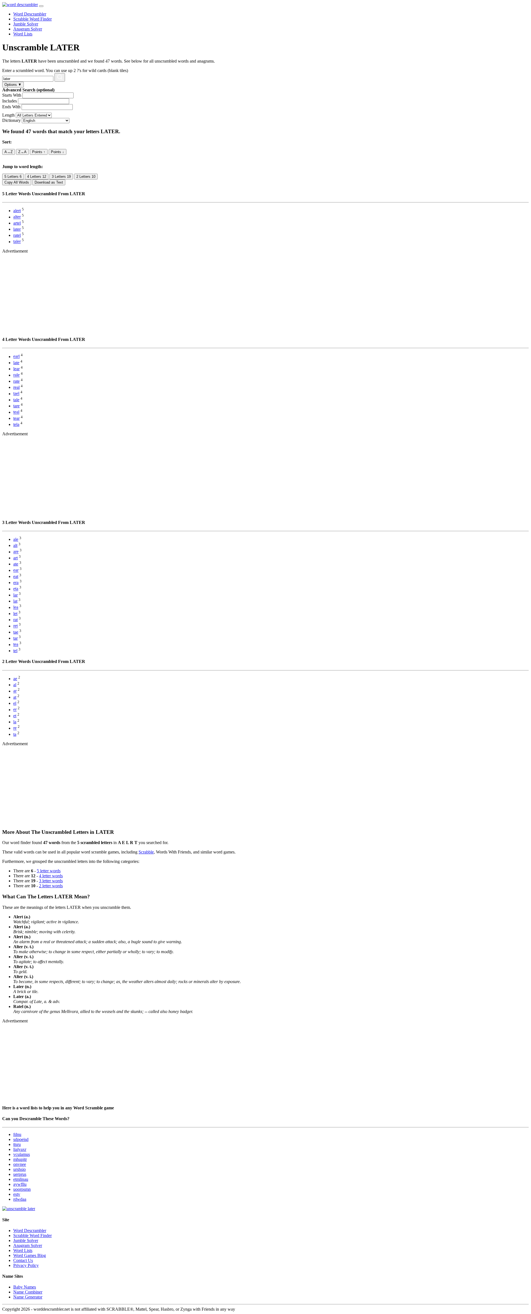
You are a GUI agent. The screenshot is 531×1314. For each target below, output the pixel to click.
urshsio (19, 1169)
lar (15, 595)
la (14, 721)
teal (16, 412)
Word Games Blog (29, 1255)
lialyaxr (19, 1149)
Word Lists (22, 34)
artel (17, 223)
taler (17, 241)
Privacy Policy (26, 1265)
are (16, 551)
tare (16, 405)
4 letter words (51, 875)
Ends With (11, 106)
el (14, 703)
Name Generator (27, 1297)
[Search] (59, 77)
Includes (9, 101)
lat (15, 601)
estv (16, 1194)
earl (16, 356)
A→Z (8, 152)
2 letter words (51, 885)
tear (16, 418)
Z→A (22, 152)
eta (15, 589)
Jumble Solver (25, 24)
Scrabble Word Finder (32, 19)
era (16, 582)
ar (15, 691)
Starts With (11, 95)
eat (15, 576)
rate (16, 381)
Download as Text (49, 182)
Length (8, 115)
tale (16, 399)
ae (15, 678)
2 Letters (85, 176)
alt (15, 545)
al (14, 684)
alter (17, 217)
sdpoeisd (20, 1139)
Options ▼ (13, 85)
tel (15, 650)
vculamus (21, 1154)
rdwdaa (19, 1199)
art (15, 558)
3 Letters (61, 176)
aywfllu (20, 1184)
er (15, 709)
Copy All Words (16, 182)
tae (15, 632)
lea (15, 607)
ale (15, 539)
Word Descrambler (29, 14)
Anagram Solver (27, 29)
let (15, 613)
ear (16, 570)
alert (17, 210)
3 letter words (51, 880)
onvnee (19, 1164)
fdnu (17, 1134)
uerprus (19, 1174)
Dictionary (11, 120)
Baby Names (24, 1287)
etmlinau (20, 1179)
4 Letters (36, 176)
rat (15, 619)
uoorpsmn (22, 1189)
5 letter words (49, 870)
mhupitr (20, 1159)
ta (14, 734)
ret (15, 626)
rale (16, 375)
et (14, 715)
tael (16, 393)
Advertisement (15, 251)
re (15, 728)
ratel (17, 235)
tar (15, 638)
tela (16, 424)
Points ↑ (38, 152)
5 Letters (13, 176)
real (16, 387)
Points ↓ (57, 152)
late (16, 362)
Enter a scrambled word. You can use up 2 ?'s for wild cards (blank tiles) (65, 70)
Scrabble (146, 852)
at (14, 697)
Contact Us (23, 1260)
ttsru (17, 1144)
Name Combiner (27, 1292)
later (17, 229)
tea (15, 644)
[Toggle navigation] (41, 6)
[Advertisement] (168, 292)
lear (16, 368)
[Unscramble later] (18, 1208)
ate (15, 564)
